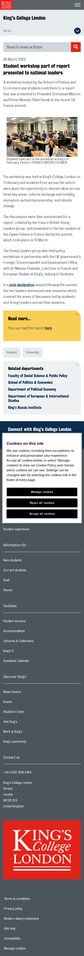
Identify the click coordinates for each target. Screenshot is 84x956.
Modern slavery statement (35, 918)
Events (23, 703)
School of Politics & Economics (30, 382)
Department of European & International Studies (38, 398)
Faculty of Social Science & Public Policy (37, 375)
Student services (30, 622)
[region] (42, 478)
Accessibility (26, 938)
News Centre (28, 693)
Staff (22, 581)
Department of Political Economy (32, 389)
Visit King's (26, 722)
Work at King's (29, 732)
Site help (24, 928)
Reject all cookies (42, 502)
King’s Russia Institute (24, 407)
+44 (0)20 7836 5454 (17, 772)
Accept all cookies (42, 513)
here (48, 328)
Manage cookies (29, 948)
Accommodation (30, 632)
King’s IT (24, 652)
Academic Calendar (32, 662)
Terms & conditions (31, 898)
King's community (31, 742)
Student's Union (29, 712)
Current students (31, 571)
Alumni (24, 591)
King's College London (24, 17)
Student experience (32, 530)
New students (28, 561)
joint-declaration (21, 285)
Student (12, 352)
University (32, 352)
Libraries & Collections (34, 642)
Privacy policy (27, 908)
